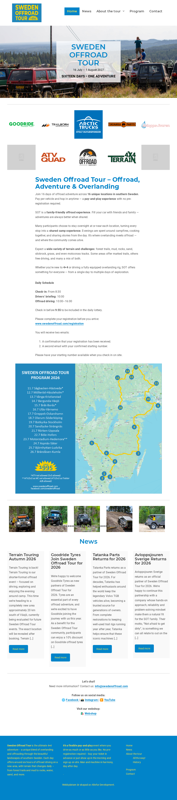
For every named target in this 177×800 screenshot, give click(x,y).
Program (137, 11)
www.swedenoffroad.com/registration (59, 323)
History (137, 762)
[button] (5, 62)
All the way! (139, 758)
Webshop (90, 713)
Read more (18, 649)
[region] (88, 62)
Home (72, 11)
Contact (155, 11)
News (86, 11)
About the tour (108, 11)
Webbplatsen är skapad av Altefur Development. (88, 784)
